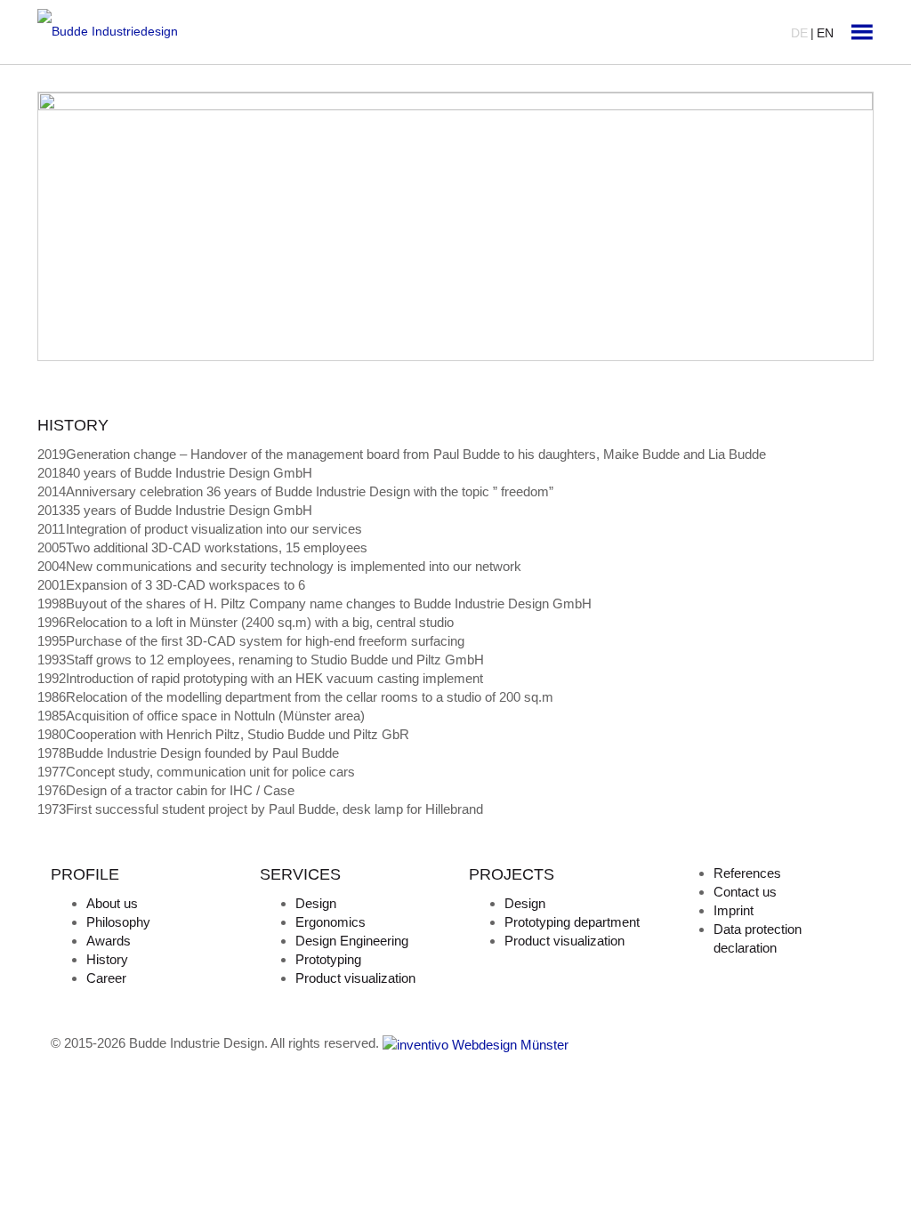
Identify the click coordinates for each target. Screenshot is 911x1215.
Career (106, 978)
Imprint (733, 910)
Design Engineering (351, 940)
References (747, 873)
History (107, 959)
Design (315, 903)
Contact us (745, 891)
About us (112, 903)
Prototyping (328, 959)
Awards (108, 940)
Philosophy (118, 921)
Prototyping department (572, 921)
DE (799, 33)
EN (825, 33)
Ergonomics (330, 921)
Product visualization (355, 978)
